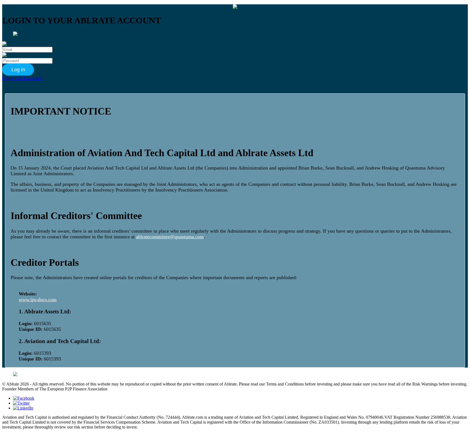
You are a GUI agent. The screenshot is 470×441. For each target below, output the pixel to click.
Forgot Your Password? (22, 78)
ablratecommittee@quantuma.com (170, 236)
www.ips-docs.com (38, 299)
